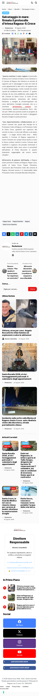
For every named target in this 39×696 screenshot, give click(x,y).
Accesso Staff (4, 688)
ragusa (27, 221)
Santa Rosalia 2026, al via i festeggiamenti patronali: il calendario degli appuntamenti (16, 376)
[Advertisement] (19, 196)
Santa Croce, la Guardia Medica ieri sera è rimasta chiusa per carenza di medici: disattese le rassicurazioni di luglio (10, 506)
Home (4, 9)
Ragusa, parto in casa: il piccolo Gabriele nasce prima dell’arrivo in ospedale (25, 607)
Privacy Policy (16, 686)
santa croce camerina (10, 224)
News (10, 9)
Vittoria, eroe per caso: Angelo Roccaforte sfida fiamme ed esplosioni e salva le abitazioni (17, 332)
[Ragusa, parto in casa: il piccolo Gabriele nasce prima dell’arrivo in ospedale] (11, 607)
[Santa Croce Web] (12, 2)
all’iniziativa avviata (21, 107)
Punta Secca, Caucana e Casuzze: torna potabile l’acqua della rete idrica (28, 503)
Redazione (9, 28)
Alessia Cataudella (11, 339)
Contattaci (25, 686)
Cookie (8, 686)
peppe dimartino (18, 221)
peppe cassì (7, 221)
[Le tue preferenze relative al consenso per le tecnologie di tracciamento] (4, 692)
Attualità (16, 9)
